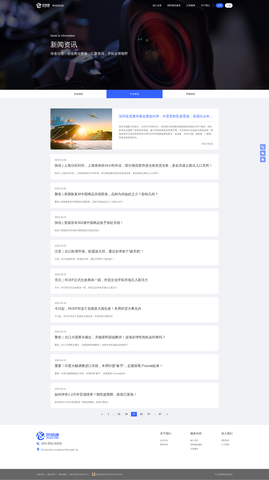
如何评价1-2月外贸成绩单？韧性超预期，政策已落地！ (96, 394)
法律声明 (40, 474)
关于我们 (205, 5)
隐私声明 (51, 474)
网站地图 (62, 474)
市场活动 (190, 94)
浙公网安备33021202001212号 (109, 474)
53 (119, 414)
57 (149, 414)
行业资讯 (134, 94)
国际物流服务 (174, 5)
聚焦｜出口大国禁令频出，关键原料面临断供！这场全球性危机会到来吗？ (110, 337)
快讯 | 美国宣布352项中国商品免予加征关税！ (89, 223)
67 (160, 414)
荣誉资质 (164, 444)
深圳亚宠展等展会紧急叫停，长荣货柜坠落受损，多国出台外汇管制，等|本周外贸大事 (166, 116)
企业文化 (164, 440)
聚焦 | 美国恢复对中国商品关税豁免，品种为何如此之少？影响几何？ (106, 194)
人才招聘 (225, 444)
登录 (220, 5)
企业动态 (78, 94)
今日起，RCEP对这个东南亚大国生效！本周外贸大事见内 (98, 308)
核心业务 (157, 5)
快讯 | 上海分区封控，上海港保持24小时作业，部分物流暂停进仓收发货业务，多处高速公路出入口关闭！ (133, 165)
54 (126, 414)
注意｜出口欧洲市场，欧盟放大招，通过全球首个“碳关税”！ (99, 251)
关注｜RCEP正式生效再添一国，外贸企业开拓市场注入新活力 (101, 280)
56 (141, 414)
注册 (229, 5)
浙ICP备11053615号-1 (79, 474)
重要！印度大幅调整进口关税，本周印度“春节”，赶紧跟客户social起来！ (109, 366)
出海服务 (190, 5)
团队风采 (225, 440)
